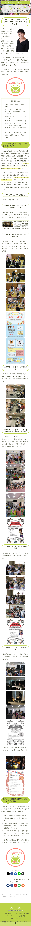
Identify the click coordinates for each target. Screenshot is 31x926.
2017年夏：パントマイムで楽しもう (16, 121)
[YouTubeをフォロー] (15, 885)
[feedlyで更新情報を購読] (19, 885)
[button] (23, 873)
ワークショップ (8, 913)
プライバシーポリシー (15, 918)
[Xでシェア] (8, 873)
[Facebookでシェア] (12, 873)
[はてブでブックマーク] (15, 873)
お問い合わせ (23, 916)
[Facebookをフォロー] (12, 885)
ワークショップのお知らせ (13, 109)
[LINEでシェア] (19, 873)
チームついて (8, 916)
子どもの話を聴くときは (23, 913)
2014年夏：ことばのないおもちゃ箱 (16, 132)
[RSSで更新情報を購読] (23, 885)
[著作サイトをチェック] (8, 885)
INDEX (13, 101)
